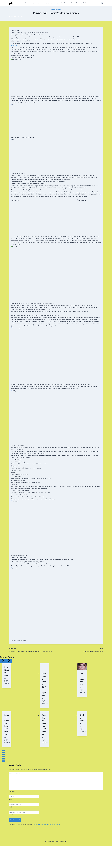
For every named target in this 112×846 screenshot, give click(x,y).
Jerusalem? (14, 45)
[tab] (3, 750)
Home (26, 3)
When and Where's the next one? (93, 650)
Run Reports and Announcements (52, 3)
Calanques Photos (81, 3)
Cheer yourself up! (82, 678)
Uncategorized (56, 9)
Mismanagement (35, 3)
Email (11, 807)
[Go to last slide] (3, 661)
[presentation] (44, 666)
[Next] (9, 661)
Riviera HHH (13, 16)
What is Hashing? (69, 3)
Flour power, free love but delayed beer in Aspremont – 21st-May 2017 (30, 650)
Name (11, 799)
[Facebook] (102, 3)
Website (11, 815)
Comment (12, 791)
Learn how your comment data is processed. (47, 824)
